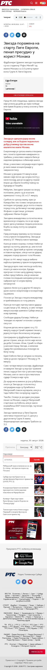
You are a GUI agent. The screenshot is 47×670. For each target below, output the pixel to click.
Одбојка (40, 605)
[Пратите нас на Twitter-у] (18, 581)
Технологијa (11, 615)
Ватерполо (17, 607)
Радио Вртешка (13, 640)
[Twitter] (12, 35)
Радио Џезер (27, 640)
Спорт (6, 605)
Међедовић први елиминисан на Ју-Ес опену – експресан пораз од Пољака (17, 468)
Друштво (26, 595)
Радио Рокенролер (21, 638)
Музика (40, 613)
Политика (16, 594)
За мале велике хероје (34, 619)
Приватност (11, 660)
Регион (26, 594)
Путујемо (22, 615)
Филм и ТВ (19, 617)
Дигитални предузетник (13, 619)
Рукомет (6, 607)
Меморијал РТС (32, 609)
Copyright (21, 660)
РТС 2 (17, 625)
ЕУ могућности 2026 (30, 600)
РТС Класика (38, 626)
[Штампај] (24, 35)
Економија (36, 595)
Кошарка (23, 605)
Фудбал (13, 605)
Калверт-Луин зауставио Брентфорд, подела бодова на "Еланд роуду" (15, 501)
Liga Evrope (11, 80)
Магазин (8, 613)
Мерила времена (12, 597)
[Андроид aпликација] (23, 529)
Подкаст (36, 599)
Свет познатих (34, 615)
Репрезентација (19, 11)
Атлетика (28, 607)
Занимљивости (28, 613)
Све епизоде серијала (23, 95)
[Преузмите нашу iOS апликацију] (23, 556)
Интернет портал (28, 646)
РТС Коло (9, 628)
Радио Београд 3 (13, 636)
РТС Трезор (20, 628)
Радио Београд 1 (19, 634)
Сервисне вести (10, 599)
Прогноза (10, 447)
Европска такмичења (10, 9)
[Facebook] (6, 35)
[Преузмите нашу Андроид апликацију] (23, 562)
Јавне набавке (35, 644)
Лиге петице (7, 11)
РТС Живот (25, 626)
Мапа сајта (37, 652)
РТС (6, 644)
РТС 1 (10, 625)
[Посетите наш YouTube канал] (30, 581)
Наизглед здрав (23, 620)
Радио (7, 634)
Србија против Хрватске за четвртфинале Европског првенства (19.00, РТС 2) (18, 479)
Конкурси (15, 646)
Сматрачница (24, 599)
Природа (37, 617)
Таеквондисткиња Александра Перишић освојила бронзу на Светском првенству (15, 512)
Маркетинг (23, 644)
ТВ (5, 625)
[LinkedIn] (18, 35)
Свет (33, 594)
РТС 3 (25, 625)
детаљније (10, 89)
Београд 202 (28, 636)
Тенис (31, 605)
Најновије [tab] (7, 454)
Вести (8, 594)
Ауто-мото (38, 607)
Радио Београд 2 (35, 634)
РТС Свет (34, 625)
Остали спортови (16, 609)
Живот (16, 613)
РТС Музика (32, 628)
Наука (28, 617)
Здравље (9, 617)
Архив (37, 640)
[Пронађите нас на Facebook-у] (24, 581)
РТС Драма (14, 626)
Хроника (16, 595)
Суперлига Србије (28, 9)
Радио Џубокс (37, 638)
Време (38, 597)
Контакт (13, 644)
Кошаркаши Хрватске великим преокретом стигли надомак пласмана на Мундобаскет (15, 490)
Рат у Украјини (27, 597)
